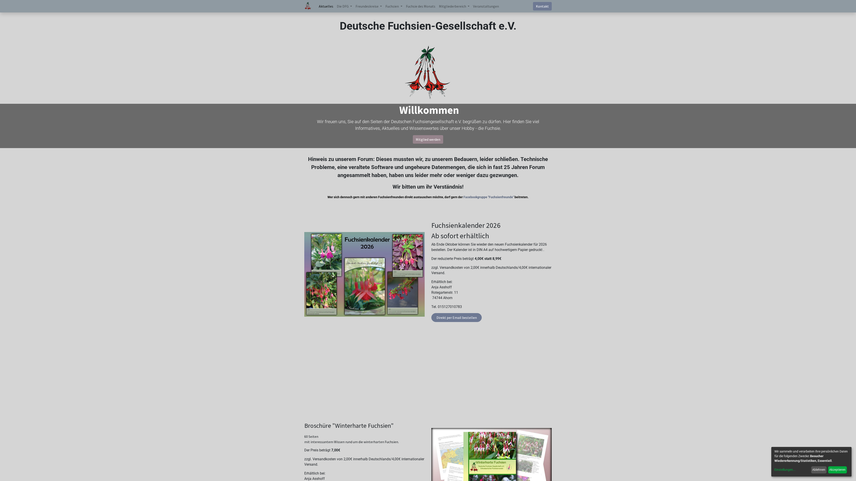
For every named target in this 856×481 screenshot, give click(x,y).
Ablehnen (818, 469)
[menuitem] (326, 6)
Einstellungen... (785, 469)
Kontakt (542, 6)
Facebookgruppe (475, 197)
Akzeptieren (837, 469)
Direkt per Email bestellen (456, 317)
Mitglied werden (428, 139)
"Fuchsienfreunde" (501, 197)
